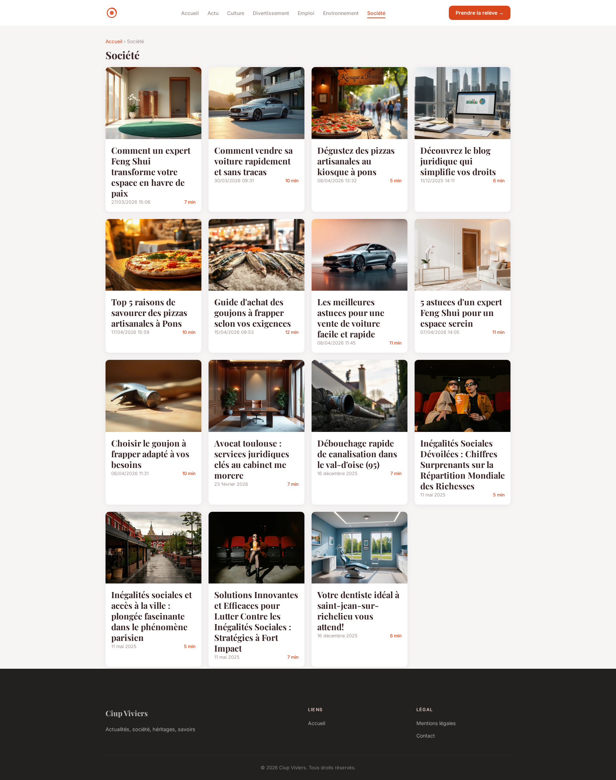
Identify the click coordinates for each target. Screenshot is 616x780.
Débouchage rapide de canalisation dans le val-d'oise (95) (357, 453)
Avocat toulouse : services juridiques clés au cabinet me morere (251, 459)
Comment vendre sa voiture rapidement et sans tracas (253, 160)
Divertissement (271, 13)
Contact (425, 736)
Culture (235, 13)
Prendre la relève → (480, 13)
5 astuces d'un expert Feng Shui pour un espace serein (461, 312)
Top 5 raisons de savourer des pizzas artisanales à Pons (149, 312)
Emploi (306, 13)
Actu (213, 13)
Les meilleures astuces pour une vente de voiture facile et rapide (350, 318)
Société (376, 13)
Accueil (190, 13)
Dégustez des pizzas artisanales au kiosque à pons (356, 160)
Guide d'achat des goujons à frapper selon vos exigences (252, 312)
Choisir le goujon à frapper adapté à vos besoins (150, 453)
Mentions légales (436, 723)
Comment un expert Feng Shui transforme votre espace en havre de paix (150, 171)
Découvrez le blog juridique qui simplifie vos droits (458, 160)
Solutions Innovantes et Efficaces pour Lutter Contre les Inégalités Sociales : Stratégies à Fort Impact (256, 621)
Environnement (341, 13)
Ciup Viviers (127, 713)
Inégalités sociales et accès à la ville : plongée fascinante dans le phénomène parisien (151, 616)
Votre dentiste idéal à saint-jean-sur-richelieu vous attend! (358, 610)
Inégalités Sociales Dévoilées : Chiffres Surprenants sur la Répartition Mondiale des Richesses (462, 464)
